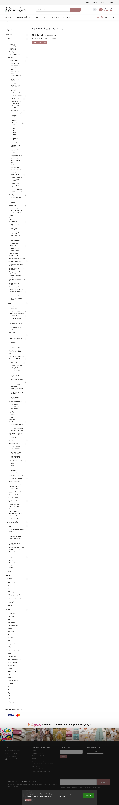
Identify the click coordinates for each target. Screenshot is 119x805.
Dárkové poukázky (13, 498)
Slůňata (10, 674)
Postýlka (10, 335)
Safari (9, 696)
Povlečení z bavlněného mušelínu (17, 425)
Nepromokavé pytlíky (15, 481)
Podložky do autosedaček (16, 52)
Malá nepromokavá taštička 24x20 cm (16, 453)
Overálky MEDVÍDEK (16, 200)
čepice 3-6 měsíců (17, 191)
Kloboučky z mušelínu (15, 119)
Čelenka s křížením (16, 65)
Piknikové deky (13, 308)
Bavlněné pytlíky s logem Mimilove (16, 491)
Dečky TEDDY (12, 332)
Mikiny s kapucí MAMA (15, 536)
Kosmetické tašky (15, 446)
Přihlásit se (103, 782)
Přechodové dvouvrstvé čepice (17, 155)
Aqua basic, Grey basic (14, 659)
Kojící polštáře (14, 404)
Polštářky (13, 342)
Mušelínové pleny (15, 362)
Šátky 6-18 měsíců (17, 101)
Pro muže (10, 557)
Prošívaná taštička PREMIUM (15, 449)
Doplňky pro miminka (14, 501)
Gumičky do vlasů (15, 93)
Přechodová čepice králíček (16, 149)
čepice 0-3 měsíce (17, 189)
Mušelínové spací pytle (15, 287)
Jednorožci (11, 631)
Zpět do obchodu (39, 42)
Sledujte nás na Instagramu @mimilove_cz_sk (66, 724)
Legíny (11, 215)
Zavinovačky (12, 437)
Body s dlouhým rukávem (15, 228)
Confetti (10, 638)
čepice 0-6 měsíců (17, 177)
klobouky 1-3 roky (16, 131)
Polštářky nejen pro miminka (16, 356)
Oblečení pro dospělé (14, 595)
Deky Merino (14, 321)
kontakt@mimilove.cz (14, 750)
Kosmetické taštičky (14, 443)
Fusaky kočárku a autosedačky (13, 48)
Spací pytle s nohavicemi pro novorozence (17, 268)
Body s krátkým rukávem (15, 225)
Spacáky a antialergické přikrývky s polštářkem (15, 434)
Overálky (11, 195)
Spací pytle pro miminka (15, 261)
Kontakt (34, 758)
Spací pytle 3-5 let (16, 295)
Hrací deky (12, 306)
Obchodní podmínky (38, 761)
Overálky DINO (14, 202)
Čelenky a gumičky (14, 60)
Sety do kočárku (13, 42)
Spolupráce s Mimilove (39, 756)
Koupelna (10, 440)
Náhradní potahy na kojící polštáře (16, 407)
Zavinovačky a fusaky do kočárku (15, 601)
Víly (9, 693)
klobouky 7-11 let (17, 138)
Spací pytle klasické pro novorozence (15, 272)
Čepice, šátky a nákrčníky (16, 95)
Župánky (13, 468)
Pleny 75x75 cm (16, 368)
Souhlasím (88, 795)
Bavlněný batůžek (14, 486)
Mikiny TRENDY (13, 554)
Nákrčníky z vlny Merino (17, 172)
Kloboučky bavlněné (14, 116)
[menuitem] (9, 17)
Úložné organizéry (14, 511)
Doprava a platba (98, 2)
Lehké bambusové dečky (15, 327)
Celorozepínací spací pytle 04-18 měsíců (16, 265)
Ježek (9, 699)
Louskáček (11, 683)
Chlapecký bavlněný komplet (17, 258)
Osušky (12, 465)
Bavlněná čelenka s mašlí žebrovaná (16, 86)
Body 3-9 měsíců (15, 238)
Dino (9, 619)
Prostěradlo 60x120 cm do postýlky (17, 385)
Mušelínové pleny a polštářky (14, 359)
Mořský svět (11, 644)
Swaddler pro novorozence (16, 289)
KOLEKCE (8, 609)
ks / (95, 752)
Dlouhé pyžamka (15, 248)
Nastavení (28, 800)
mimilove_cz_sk (12, 759)
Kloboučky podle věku (16, 123)
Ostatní (10, 605)
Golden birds (11, 622)
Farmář (10, 668)
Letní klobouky (14, 110)
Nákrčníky (13, 152)
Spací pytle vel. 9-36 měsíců (16, 298)
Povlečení (11, 421)
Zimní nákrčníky (15, 167)
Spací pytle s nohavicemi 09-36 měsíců (17, 280)
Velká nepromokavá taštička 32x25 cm (16, 456)
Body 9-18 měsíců (15, 240)
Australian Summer (13, 650)
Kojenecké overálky (14, 243)
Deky (9, 303)
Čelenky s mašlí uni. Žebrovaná (16, 76)
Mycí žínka (13, 470)
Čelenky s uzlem (15, 83)
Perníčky (10, 677)
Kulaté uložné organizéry (16, 513)
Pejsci (9, 686)
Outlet (8, 575)
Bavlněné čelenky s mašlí (16, 68)
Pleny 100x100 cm (17, 365)
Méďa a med (11, 665)
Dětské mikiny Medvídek (17, 208)
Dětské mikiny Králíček (17, 210)
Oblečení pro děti (13, 592)
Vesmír (10, 628)
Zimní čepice (14, 165)
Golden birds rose (13, 625)
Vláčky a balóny (12, 656)
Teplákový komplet (14, 551)
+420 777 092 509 (12, 753)
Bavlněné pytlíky (13, 488)
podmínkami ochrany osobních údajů (90, 787)
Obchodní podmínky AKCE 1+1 (41, 771)
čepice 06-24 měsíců (15, 180)
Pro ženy (10, 526)
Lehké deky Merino (16, 318)
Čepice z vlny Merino (16, 169)
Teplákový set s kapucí (15, 562)
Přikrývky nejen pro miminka (16, 354)
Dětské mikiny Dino (16, 212)
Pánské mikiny (13, 565)
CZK (111, 2)
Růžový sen (11, 702)
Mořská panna (12, 671)
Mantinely (12, 419)
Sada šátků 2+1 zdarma (16, 106)
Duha (9, 647)
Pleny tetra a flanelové (17, 379)
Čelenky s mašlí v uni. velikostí (16, 72)
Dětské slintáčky (13, 518)
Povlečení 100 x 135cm (17, 430)
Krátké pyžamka (15, 250)
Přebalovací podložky (15, 504)
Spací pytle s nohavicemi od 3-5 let (16, 283)
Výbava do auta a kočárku (15, 39)
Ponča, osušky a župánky (15, 460)
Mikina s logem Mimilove (15, 549)
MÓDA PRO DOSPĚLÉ (12, 522)
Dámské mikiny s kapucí (15, 538)
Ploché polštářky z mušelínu (15, 376)
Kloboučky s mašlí (17, 113)
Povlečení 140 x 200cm (17, 428)
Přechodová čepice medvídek (16, 145)
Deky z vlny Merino (14, 315)
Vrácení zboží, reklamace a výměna (43, 769)
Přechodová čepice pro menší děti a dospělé (17, 159)
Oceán (10, 634)
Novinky (9, 571)
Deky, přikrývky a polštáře (15, 582)
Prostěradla (12, 382)
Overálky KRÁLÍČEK (16, 197)
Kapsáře (11, 417)
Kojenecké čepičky (15, 143)
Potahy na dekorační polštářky (14, 411)
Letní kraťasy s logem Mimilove (15, 543)
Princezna (11, 616)
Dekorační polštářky (14, 414)
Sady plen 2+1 (14, 373)
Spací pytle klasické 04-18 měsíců (16, 276)
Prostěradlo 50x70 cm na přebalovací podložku (16, 397)
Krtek (9, 653)
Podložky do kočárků (14, 54)
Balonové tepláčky (14, 253)
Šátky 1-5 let (15, 103)
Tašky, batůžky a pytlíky (15, 478)
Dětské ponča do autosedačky (13, 45)
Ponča (12, 463)
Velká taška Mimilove (15, 484)
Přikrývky (13, 345)
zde (64, 796)
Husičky (10, 689)
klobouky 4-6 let (16, 135)
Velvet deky (12, 329)
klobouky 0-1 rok (16, 127)
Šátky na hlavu (15, 98)
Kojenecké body (13, 221)
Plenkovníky (12, 508)
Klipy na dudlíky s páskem (16, 516)
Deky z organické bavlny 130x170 (15, 324)
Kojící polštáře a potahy (15, 401)
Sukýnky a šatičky (14, 255)
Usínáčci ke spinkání (14, 347)
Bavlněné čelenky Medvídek (15, 89)
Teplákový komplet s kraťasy (17, 547)
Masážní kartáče (13, 473)
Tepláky (11, 541)
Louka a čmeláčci (13, 662)
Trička (10, 534)
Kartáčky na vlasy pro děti (16, 475)
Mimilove (9, 35)
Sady (12, 162)
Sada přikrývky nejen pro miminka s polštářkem (15, 350)
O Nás (87, 2)
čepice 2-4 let (15, 183)
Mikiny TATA (12, 567)
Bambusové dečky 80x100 (16, 311)
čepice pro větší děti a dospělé (16, 186)
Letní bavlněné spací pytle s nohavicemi (16, 292)
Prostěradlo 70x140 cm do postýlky (17, 389)
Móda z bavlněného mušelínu (17, 529)
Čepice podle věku (15, 174)
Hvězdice (10, 641)
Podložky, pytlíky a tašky (15, 598)
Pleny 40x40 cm (16, 370)
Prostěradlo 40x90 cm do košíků (17, 392)
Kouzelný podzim (13, 680)
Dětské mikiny (13, 205)
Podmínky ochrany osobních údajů (42, 763)
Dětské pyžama (13, 245)
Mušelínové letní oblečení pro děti (16, 218)
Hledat (75, 10)
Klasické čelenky (15, 63)
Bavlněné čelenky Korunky (15, 79)
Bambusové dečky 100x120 (16, 313)
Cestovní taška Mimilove (15, 495)
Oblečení (10, 57)
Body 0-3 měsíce (15, 235)
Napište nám (36, 766)
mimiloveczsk (11, 756)
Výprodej (9, 579)
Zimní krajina (11, 613)
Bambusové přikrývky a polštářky (15, 339)
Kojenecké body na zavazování (16, 232)
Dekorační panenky (14, 506)
